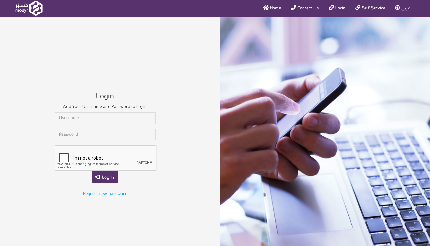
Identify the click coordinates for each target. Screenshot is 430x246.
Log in (107, 177)
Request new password (105, 194)
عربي (405, 8)
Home (275, 8)
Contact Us (307, 8)
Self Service (372, 8)
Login (339, 8)
